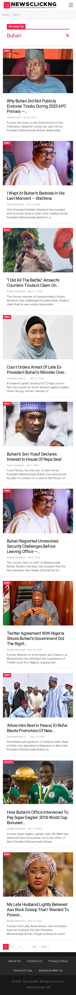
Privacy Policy (58, 961)
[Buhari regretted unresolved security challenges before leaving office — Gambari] (38, 511)
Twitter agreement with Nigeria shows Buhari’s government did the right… (35, 638)
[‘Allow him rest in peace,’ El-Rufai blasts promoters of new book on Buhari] (38, 695)
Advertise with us (51, 970)
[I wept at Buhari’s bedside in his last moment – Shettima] (38, 163)
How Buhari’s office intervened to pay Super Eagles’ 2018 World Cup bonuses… (37, 817)
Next (44, 946)
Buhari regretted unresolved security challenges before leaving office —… (32, 546)
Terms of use (22, 970)
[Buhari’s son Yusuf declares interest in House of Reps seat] (38, 424)
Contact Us (34, 961)
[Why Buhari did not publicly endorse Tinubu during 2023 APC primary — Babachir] (38, 71)
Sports (8, 762)
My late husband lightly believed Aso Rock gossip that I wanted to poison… (38, 909)
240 (34, 946)
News (7, 51)
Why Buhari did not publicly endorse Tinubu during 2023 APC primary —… (36, 106)
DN (48, 987)
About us (14, 961)
